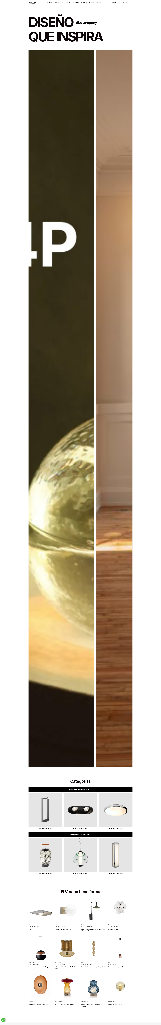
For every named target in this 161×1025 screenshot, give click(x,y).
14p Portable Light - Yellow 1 (115, 1004)
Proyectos (84, 2)
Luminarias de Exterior (45, 828)
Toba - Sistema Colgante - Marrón (117, 967)
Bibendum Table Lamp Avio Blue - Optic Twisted (92, 1005)
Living (62, 2)
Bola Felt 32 (32, 929)
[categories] (45, 810)
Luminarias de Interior (80, 828)
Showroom (92, 2)
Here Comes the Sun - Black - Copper (39, 967)
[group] (61, 408)
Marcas (68, 2)
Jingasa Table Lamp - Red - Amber (64, 1004)
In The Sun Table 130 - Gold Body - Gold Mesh (66, 967)
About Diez (50, 2)
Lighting (57, 2)
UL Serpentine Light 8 (113, 929)
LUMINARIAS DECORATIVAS (80, 835)
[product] (41, 910)
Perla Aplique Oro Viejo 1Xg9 (63, 929)
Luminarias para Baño (116, 828)
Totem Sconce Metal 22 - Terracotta (38, 1004)
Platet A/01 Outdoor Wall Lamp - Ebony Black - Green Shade (93, 930)
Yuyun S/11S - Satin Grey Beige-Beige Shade (93, 967)
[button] (127, 3)
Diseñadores (75, 2)
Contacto (99, 2)
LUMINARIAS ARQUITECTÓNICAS (81, 789)
